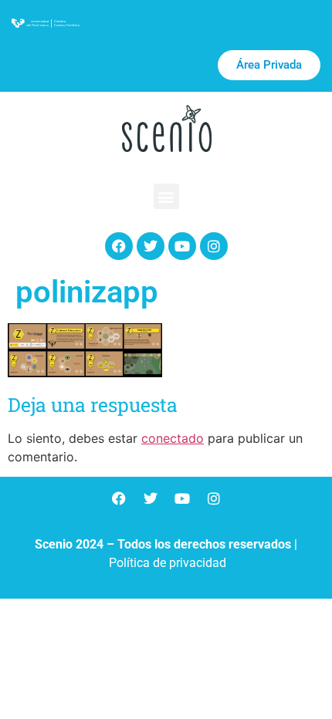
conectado (172, 438)
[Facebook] (119, 246)
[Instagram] (214, 246)
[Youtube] (182, 246)
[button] (166, 196)
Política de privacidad (167, 562)
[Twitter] (150, 246)
